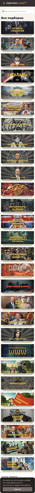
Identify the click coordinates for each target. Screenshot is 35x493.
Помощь (5, 476)
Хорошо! (17, 489)
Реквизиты (13, 476)
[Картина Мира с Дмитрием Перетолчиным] (16, 3)
